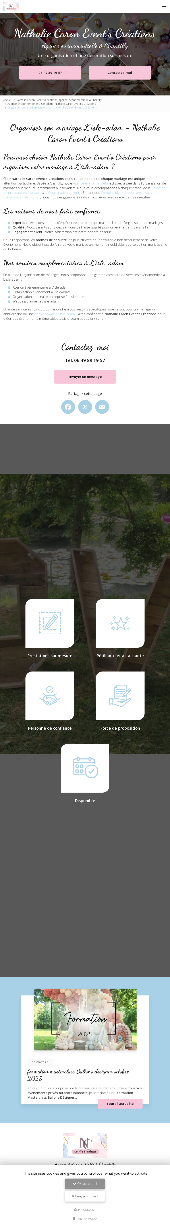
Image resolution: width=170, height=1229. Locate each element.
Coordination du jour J (64, 192)
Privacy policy (87, 1219)
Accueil (7, 100)
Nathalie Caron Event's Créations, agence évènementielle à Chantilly (59, 100)
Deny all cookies (86, 1196)
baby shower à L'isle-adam (55, 314)
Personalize (86, 1210)
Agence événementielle (90, 183)
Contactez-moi (120, 72)
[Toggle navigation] (164, 6)
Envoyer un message (85, 376)
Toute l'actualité (120, 1103)
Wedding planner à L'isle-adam (36, 301)
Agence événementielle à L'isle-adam (40, 287)
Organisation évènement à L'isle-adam (42, 292)
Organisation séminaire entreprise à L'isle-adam (49, 296)
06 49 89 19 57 (50, 72)
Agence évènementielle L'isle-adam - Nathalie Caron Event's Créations (52, 104)
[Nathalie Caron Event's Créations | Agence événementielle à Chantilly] (11, 6)
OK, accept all (86, 1183)
